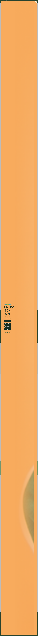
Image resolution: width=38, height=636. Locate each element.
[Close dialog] (36, 2)
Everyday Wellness (7, 329)
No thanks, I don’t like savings (8, 332)
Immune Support (8, 326)
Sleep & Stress (7, 323)
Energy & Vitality (8, 320)
